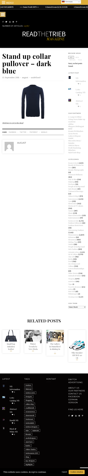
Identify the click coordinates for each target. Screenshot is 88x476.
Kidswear (72, 237)
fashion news (30, 393)
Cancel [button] (64, 472)
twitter (23, 132)
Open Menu (3, 14)
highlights (29, 464)
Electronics (72, 204)
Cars (70, 201)
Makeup (71, 182)
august (25, 77)
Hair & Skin (72, 180)
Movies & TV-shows (75, 206)
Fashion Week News (75, 225)
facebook (12, 132)
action (70, 289)
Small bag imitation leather (11, 346)
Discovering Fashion (76, 230)
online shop (30, 404)
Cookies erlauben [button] (76, 472)
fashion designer (32, 427)
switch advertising (75, 381)
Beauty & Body (73, 163)
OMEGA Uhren (73, 146)
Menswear (72, 240)
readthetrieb (30, 408)
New (77, 57)
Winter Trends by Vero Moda (33, 346)
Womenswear (73, 235)
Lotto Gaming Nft (14, 399)
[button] (47, 472)
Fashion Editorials (75, 223)
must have (29, 442)
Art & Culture (73, 254)
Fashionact (29, 419)
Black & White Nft (14, 430)
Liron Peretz (73, 134)
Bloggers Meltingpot (76, 126)
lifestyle (28, 434)
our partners (76, 391)
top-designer (30, 461)
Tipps (70, 284)
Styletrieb (35, 430)
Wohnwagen (73, 294)
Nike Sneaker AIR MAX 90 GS (77, 355)
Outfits (70, 244)
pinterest (34, 132)
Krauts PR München (75, 131)
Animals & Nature (74, 276)
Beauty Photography (76, 170)
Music (70, 213)
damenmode (30, 415)
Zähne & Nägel (73, 196)
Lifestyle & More (74, 252)
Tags (80, 60)
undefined (35, 77)
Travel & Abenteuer (74, 287)
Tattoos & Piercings (75, 191)
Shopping (71, 279)
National (28, 389)
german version (73, 401)
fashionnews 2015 (32, 453)
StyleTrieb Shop (74, 153)
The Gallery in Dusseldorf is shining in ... (55, 348)
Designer (29, 396)
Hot (71, 57)
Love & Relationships (76, 269)
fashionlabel (30, 423)
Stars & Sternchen (75, 216)
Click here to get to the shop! (12, 123)
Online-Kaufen (31, 449)
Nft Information (15, 388)
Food (70, 261)
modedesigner (31, 438)
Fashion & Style (73, 221)
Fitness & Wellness (75, 175)
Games (71, 211)
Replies (72, 60)
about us (73, 388)
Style (27, 430)
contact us (75, 394)
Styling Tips (72, 242)
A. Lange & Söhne (74, 117)
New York (71, 292)
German (69, 1)
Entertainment (73, 199)
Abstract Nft (13, 410)
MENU (10, 2)
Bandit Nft (14, 420)
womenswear (30, 412)
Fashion (28, 385)
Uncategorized (73, 297)
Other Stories (73, 273)
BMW (70, 129)
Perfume (71, 184)
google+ (44, 132)
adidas (70, 124)
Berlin (70, 259)
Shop (27, 457)
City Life (71, 257)
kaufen (28, 446)
